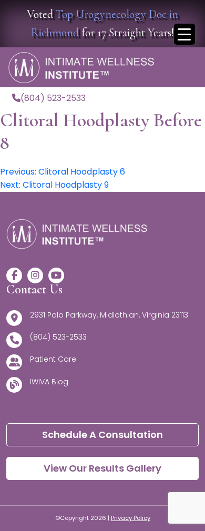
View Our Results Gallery (102, 468)
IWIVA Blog (49, 381)
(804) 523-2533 (53, 98)
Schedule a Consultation (102, 434)
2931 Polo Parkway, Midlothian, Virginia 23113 (109, 315)
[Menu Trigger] (184, 34)
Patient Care (53, 359)
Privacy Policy (130, 518)
